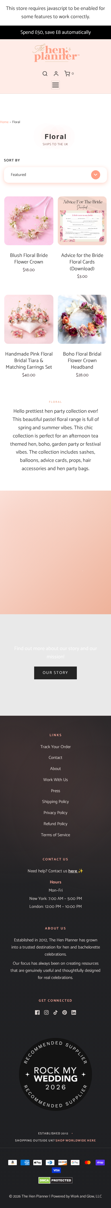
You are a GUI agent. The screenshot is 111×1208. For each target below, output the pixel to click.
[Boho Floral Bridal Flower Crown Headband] (82, 319)
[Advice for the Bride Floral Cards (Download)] (82, 221)
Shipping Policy (55, 801)
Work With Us (55, 780)
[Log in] (56, 73)
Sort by (12, 160)
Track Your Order (55, 747)
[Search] (45, 73)
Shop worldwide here (76, 1140)
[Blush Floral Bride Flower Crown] (29, 221)
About (55, 768)
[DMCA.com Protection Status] (55, 1180)
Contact (55, 757)
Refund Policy (55, 824)
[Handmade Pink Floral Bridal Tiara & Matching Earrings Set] (29, 319)
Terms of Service (55, 835)
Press (55, 791)
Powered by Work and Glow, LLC (76, 1196)
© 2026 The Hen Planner (28, 1196)
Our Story (55, 673)
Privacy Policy (55, 813)
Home (4, 122)
